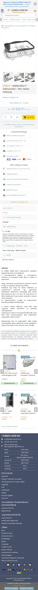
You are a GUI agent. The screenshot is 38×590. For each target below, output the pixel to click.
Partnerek (4, 498)
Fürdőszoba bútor (7, 536)
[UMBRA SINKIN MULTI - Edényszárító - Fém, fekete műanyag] (19, 50)
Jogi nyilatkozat (6, 518)
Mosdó (3, 541)
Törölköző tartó (6, 547)
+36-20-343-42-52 (10, 442)
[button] (19, 135)
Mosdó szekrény (6, 550)
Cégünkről (4, 485)
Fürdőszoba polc (6, 533)
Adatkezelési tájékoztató (9, 521)
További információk (19, 585)
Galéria (3, 493)
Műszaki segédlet (7, 495)
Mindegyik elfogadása (26, 588)
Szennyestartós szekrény (9, 552)
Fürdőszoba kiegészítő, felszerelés (12, 558)
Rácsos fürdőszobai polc (9, 561)
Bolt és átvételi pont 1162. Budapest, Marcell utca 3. (14, 446)
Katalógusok (5, 490)
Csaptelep (4, 544)
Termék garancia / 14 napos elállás (12, 482)
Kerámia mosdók (15, 19)
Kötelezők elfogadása (11, 588)
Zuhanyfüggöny (6, 555)
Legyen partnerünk (7, 508)
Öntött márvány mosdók (29, 19)
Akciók (6, 19)
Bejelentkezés (6, 511)
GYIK (2, 487)
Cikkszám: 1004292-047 (10, 97)
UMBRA (7, 86)
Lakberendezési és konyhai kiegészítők (15, 26)
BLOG (3, 530)
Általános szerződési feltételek (11, 523)
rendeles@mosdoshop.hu (12, 439)
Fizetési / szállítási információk (11, 479)
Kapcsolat (4, 476)
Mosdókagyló (5, 539)
